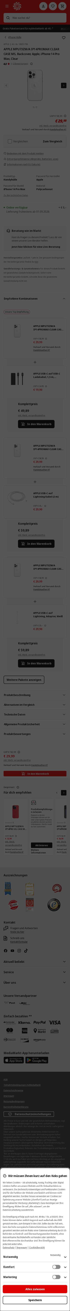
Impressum (21, 1247)
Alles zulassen (35, 1289)
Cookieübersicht (37, 1247)
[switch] (56, 1267)
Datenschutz (8, 1247)
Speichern (35, 1300)
